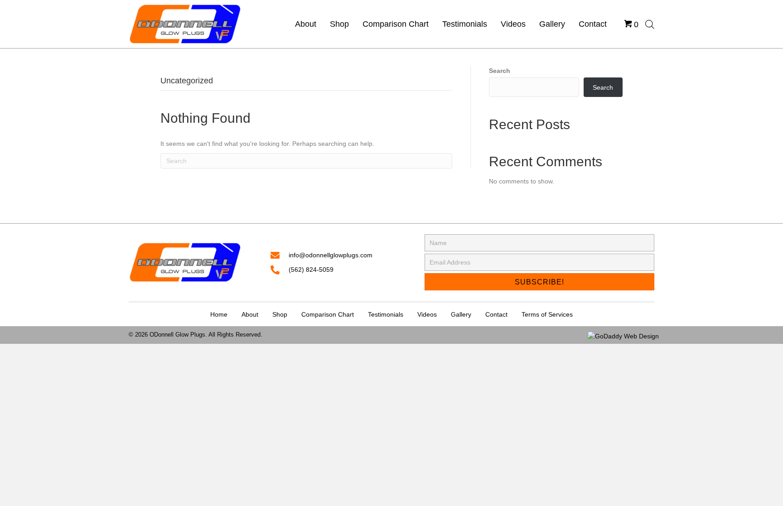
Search (499, 70)
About (250, 314)
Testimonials (385, 314)
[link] (305, 24)
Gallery (461, 314)
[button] (539, 281)
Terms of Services (547, 314)
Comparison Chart (327, 314)
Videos (427, 314)
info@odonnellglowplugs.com (330, 255)
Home (218, 314)
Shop (279, 314)
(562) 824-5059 (311, 269)
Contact (496, 314)
